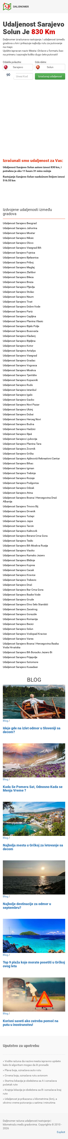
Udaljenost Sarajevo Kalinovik (20, 530)
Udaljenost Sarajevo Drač (17, 584)
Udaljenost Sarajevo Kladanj (19, 335)
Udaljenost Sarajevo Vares (18, 638)
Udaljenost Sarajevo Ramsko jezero (24, 555)
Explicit (61, 1132)
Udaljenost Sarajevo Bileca (18, 277)
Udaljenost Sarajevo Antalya (19, 350)
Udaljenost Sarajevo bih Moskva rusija (25, 545)
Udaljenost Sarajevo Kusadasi (20, 666)
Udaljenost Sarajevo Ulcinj (18, 409)
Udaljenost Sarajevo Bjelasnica (21, 257)
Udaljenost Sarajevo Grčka (18, 453)
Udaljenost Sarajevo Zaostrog (20, 609)
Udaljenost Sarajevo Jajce (18, 521)
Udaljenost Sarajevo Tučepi (18, 516)
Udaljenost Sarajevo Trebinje (19, 473)
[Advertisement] (34, 120)
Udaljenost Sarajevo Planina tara (22, 443)
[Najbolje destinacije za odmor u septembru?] (34, 877)
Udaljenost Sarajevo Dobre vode (21, 306)
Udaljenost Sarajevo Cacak (18, 570)
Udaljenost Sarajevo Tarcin (18, 525)
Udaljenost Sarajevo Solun (18, 628)
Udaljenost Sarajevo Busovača (20, 331)
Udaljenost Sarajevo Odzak (18, 487)
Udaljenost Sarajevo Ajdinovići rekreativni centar (31, 458)
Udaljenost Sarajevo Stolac (18, 291)
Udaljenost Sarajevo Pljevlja (19, 286)
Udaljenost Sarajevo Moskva (19, 370)
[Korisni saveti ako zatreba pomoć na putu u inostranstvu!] (34, 994)
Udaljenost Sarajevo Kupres (19, 565)
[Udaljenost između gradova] (17, 6)
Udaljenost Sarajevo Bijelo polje (21, 326)
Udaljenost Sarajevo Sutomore (20, 662)
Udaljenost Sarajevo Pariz (18, 311)
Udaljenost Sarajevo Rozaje (19, 478)
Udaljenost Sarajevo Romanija (20, 619)
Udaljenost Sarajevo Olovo (18, 242)
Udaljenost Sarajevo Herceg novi (22, 419)
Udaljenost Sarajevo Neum (18, 296)
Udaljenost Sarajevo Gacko (18, 399)
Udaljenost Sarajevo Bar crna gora (23, 589)
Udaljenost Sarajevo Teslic (18, 540)
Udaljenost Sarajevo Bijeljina (19, 340)
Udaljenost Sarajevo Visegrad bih (22, 247)
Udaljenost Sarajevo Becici (18, 623)
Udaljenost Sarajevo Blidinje (19, 560)
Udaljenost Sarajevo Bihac (18, 463)
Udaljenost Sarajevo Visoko (19, 550)
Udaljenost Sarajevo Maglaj (19, 267)
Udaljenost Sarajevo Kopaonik (20, 380)
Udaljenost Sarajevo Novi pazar (21, 404)
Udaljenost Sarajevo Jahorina (20, 228)
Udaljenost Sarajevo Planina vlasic (23, 321)
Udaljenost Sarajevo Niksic (18, 237)
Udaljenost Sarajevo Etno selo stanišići (25, 604)
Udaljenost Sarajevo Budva (18, 424)
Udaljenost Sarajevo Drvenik (19, 511)
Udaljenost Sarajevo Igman (18, 468)
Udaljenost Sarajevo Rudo (18, 384)
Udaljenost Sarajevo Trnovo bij (20, 506)
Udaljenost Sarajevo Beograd (20, 223)
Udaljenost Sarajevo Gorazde (20, 614)
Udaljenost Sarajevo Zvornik (19, 448)
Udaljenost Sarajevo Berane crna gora (25, 535)
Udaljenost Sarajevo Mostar (19, 233)
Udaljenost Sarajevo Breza (18, 282)
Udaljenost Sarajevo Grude (18, 599)
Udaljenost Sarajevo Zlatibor (19, 272)
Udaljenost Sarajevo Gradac (19, 360)
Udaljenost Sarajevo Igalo (17, 394)
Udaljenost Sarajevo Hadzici (19, 429)
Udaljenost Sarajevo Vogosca (20, 365)
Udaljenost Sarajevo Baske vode (21, 594)
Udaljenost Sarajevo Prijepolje (20, 657)
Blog (5, 720)
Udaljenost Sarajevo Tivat (17, 301)
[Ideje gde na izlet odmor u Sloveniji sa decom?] (34, 702)
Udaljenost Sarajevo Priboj (18, 262)
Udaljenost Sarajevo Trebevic (19, 579)
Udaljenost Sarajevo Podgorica (21, 482)
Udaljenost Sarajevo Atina (18, 492)
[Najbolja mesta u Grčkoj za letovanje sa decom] (34, 819)
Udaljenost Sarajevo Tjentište (20, 375)
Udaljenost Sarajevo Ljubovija (20, 438)
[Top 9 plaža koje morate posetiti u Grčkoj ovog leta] (34, 936)
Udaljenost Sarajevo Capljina (19, 316)
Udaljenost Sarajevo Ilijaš (17, 433)
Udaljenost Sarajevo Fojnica (19, 252)
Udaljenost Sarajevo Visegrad (20, 355)
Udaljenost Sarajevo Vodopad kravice (25, 633)
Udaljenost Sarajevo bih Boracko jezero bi (27, 652)
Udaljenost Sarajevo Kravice (19, 574)
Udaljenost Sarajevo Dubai (18, 414)
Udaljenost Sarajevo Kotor (18, 345)
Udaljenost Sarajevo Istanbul (19, 389)
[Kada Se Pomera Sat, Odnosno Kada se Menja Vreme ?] (34, 760)
